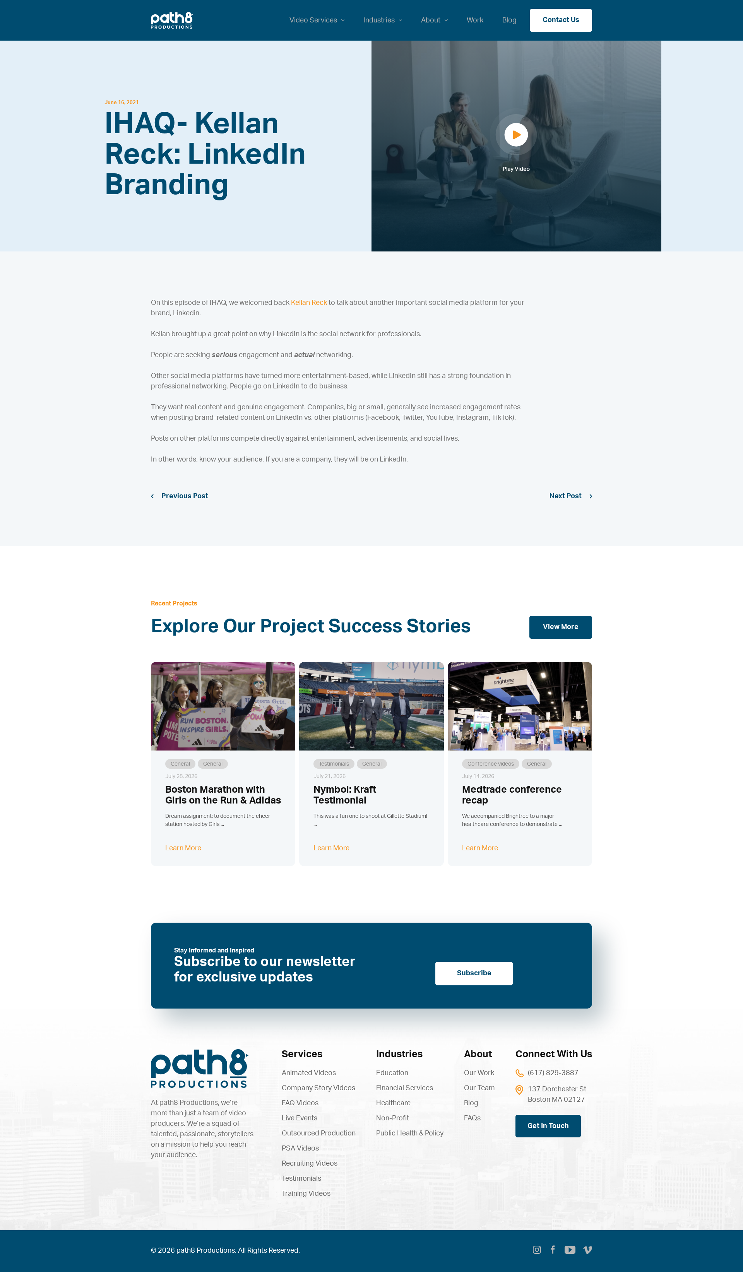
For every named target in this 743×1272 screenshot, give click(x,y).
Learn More (183, 848)
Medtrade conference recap (512, 795)
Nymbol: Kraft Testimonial (344, 795)
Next (557, 496)
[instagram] (537, 1251)
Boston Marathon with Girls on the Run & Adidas (223, 795)
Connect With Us (553, 1054)
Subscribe (474, 973)
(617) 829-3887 (553, 1073)
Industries (399, 1054)
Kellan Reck (309, 302)
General (180, 764)
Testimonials (334, 764)
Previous (176, 496)
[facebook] (553, 1251)
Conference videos (490, 764)
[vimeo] (587, 1251)
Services (302, 1054)
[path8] (199, 1052)
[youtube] (570, 1250)
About (478, 1054)
